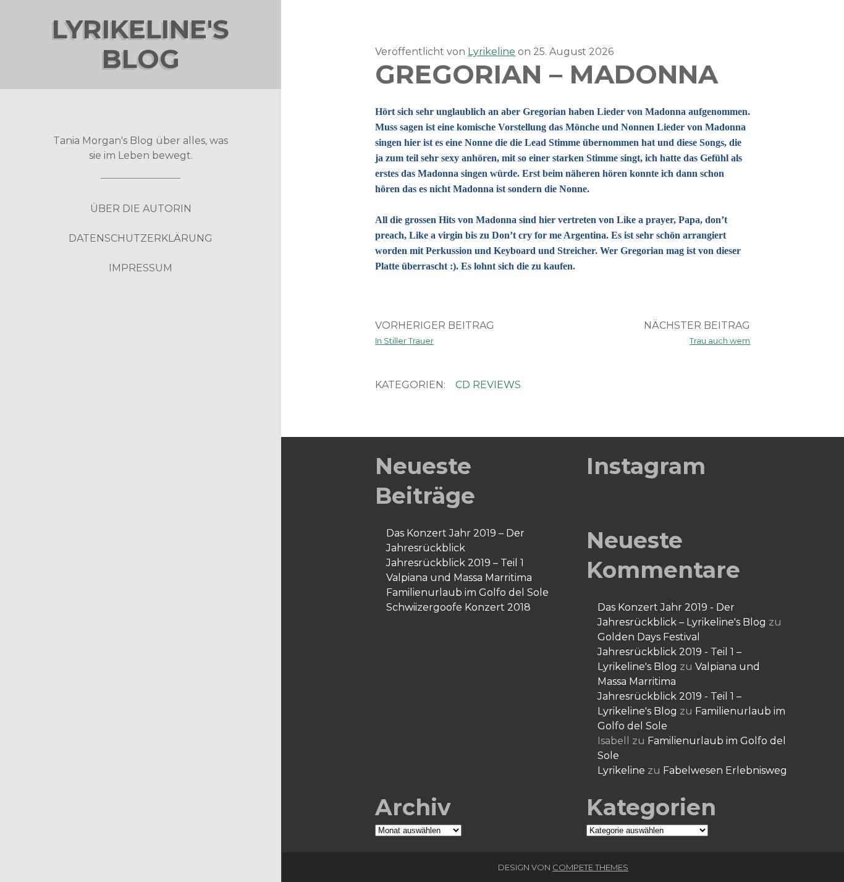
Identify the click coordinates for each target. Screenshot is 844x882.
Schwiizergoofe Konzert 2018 (458, 607)
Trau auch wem (720, 341)
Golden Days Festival (648, 637)
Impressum (140, 268)
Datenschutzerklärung (141, 238)
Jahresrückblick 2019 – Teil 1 (455, 563)
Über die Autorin (141, 208)
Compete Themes (590, 867)
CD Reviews (488, 385)
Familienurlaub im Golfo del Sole (467, 592)
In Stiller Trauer (404, 341)
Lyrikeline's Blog (140, 44)
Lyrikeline (491, 51)
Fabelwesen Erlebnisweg (725, 770)
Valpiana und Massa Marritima (459, 577)
